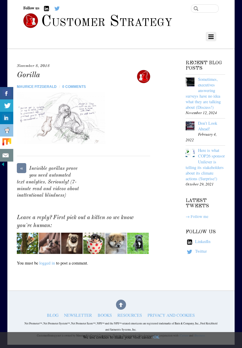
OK (156, 337)
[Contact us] (6, 155)
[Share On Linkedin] (6, 118)
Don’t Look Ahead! (207, 126)
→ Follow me (197, 216)
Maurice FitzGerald (37, 86)
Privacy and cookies (171, 315)
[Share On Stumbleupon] (6, 143)
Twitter (200, 251)
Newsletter (78, 315)
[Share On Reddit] (6, 130)
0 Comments (74, 86)
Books (105, 315)
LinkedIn (202, 241)
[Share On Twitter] (6, 105)
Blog (52, 315)
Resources (129, 315)
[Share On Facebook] (6, 93)
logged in (47, 263)
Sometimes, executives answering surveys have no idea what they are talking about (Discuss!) (203, 93)
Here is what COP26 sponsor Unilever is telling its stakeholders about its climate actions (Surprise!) (205, 164)
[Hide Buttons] (3, 165)
